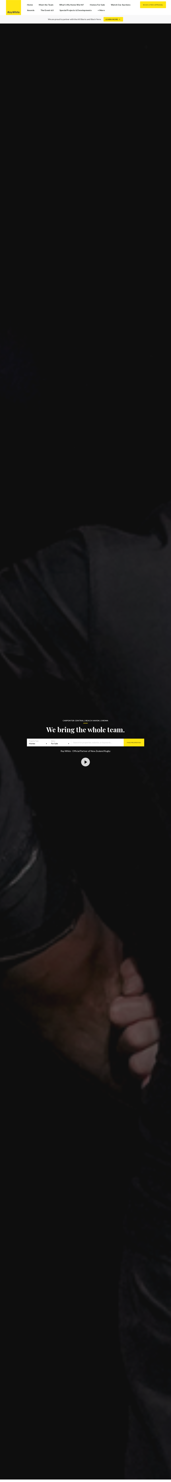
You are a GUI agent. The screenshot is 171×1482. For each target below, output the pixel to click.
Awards (31, 10)
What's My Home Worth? (71, 5)
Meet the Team (46, 5)
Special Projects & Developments (76, 10)
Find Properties (134, 743)
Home (30, 5)
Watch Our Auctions (120, 5)
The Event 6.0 (47, 10)
